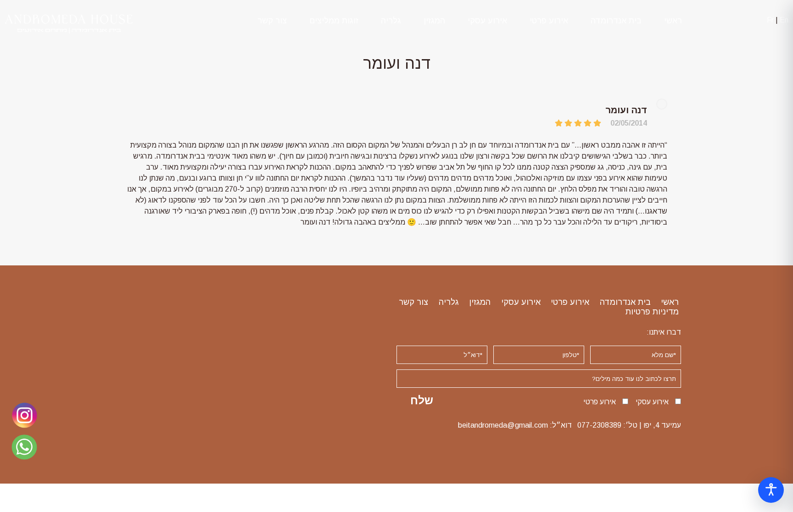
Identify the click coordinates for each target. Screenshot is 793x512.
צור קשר (272, 20)
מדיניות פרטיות (652, 311)
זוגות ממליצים (333, 20)
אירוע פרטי (549, 20)
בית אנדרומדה (616, 20)
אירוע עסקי (487, 20)
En (784, 20)
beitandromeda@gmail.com (503, 425)
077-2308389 (599, 425)
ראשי (673, 20)
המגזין (434, 20)
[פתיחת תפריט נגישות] (771, 490)
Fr (770, 20)
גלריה (391, 20)
